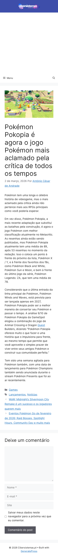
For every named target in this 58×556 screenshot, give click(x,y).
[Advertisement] (29, 43)
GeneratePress (29, 551)
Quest (41, 325)
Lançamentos (17, 394)
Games (13, 389)
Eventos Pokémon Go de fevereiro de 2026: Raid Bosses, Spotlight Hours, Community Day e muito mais (28, 418)
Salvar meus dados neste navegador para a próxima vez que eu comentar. (29, 516)
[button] (53, 78)
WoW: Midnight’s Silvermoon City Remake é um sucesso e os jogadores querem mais (28, 404)
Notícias (32, 394)
